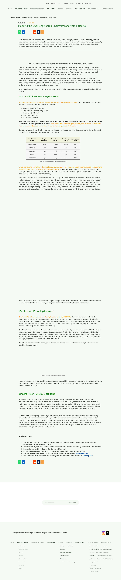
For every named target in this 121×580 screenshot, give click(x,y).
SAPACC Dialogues (108, 558)
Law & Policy (80, 9)
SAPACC (72, 3)
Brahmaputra (63, 558)
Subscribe (88, 3)
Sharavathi (62, 549)
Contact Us (79, 3)
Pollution (51, 9)
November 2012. (82, 453)
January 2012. (88, 456)
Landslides (21, 565)
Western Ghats (21, 9)
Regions (69, 9)
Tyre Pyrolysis (93, 565)
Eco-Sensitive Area (23, 549)
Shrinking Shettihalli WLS (95, 549)
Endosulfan (21, 546)
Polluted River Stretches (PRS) (66, 562)
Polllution (21, 555)
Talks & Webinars (107, 555)
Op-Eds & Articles (107, 549)
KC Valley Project (94, 571)
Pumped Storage (15, 17)
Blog (60, 3)
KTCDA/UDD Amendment (95, 552)
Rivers (60, 9)
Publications (107, 9)
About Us (54, 3)
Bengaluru (70, 546)
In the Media (106, 552)
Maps (10, 9)
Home (47, 3)
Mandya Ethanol (93, 562)
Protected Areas (37, 9)
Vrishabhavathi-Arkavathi (66, 552)
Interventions (93, 9)
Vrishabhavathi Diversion (95, 558)
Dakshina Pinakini (64, 555)
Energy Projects (23, 558)
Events (66, 3)
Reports (105, 546)
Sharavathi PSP (93, 546)
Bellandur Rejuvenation (95, 568)
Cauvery (62, 546)
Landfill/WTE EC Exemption (95, 555)
